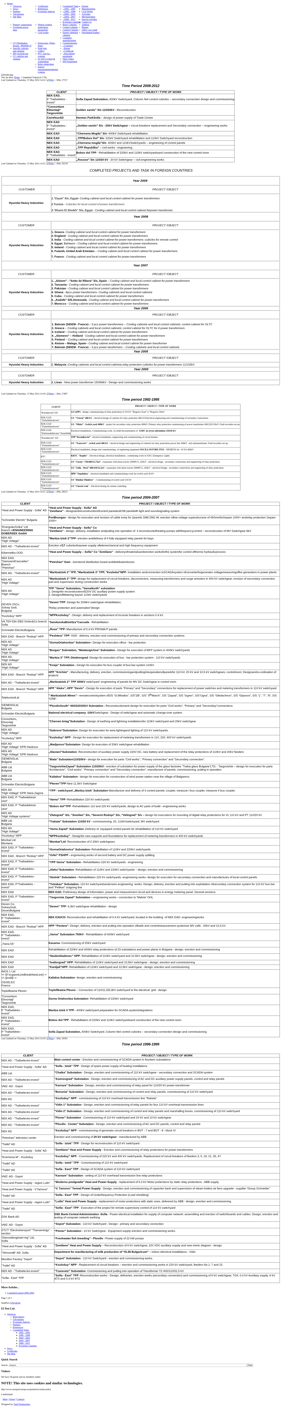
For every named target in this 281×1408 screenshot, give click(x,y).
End (18, 1303)
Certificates (12, 1351)
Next (14, 1303)
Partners (16, 1325)
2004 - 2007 (24, 1340)
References (18, 1327)
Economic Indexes (21, 1322)
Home (17, 77)
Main (5, 1399)
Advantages (18, 1319)
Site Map (11, 1354)
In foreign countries (28, 1346)
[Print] (50, 80)
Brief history (18, 1317)
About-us (11, 1314)
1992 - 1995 (24, 1332)
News (9, 1348)
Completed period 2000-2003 (20, 1293)
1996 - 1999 (24, 1335)
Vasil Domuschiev (21, 1404)
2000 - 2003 (24, 1338)
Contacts (20, 1399)
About (12, 1399)
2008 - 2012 (24, 1343)
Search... (5, 1365)
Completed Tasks (21, 1330)
